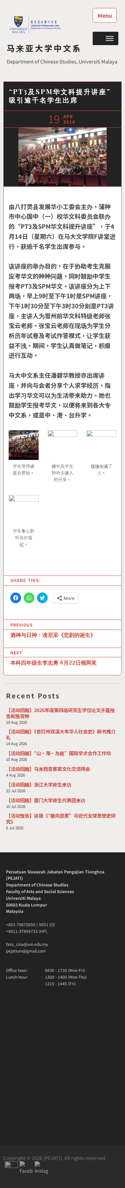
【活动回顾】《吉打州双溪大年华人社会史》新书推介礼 (61, 734)
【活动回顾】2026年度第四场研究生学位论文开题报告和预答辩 (60, 712)
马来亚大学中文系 (44, 47)
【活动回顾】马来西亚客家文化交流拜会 (48, 768)
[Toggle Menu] (110, 38)
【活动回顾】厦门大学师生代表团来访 (45, 800)
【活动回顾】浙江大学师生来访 (38, 784)
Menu (105, 15)
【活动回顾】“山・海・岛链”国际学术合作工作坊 (58, 752)
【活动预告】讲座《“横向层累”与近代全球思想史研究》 (61, 818)
